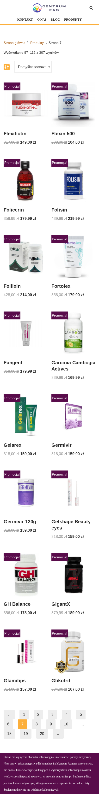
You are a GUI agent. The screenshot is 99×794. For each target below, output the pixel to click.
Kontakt (25, 19)
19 (26, 734)
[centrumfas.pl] (50, 7)
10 (66, 724)
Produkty (73, 19)
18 (9, 734)
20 (42, 734)
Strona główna (14, 43)
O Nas (41, 19)
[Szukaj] (91, 8)
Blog (55, 19)
